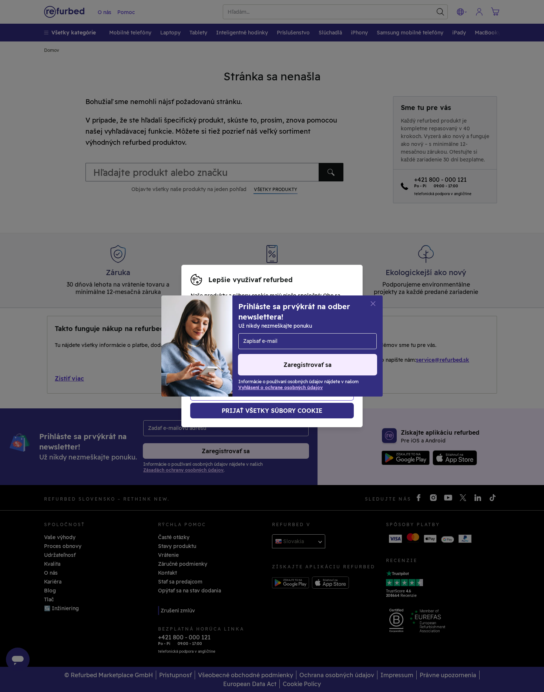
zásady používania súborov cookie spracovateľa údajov (262, 357)
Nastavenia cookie (214, 342)
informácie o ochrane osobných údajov (241, 350)
